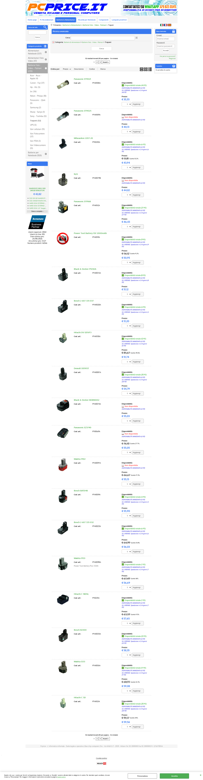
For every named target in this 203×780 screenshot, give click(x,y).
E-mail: (159, 35)
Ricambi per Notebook (87, 20)
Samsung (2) (35, 107)
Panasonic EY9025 (82, 110)
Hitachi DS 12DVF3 (82, 332)
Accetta (174, 776)
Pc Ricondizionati (46, 20)
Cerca (67, 37)
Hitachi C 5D (80, 697)
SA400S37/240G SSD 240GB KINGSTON (37, 189)
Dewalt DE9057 (81, 368)
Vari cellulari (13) (37, 129)
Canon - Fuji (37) (37, 83)
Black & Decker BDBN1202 (86, 400)
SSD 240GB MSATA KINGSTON (40, 201)
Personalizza (142, 776)
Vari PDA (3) (35, 141)
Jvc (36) (33, 91)
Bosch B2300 (80, 630)
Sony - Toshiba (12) (38, 116)
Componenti (103, 20)
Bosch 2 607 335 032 (84, 522)
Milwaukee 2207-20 (83, 138)
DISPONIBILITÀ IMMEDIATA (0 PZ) (133, 88)
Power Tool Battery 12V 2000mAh (90, 233)
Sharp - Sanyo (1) (37, 112)
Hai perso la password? (168, 56)
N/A (76, 174)
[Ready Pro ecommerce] (101, 763)
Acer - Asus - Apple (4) (35, 77)
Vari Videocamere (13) (38, 146)
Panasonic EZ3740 (82, 427)
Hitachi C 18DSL (81, 594)
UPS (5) (33, 125)
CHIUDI (201, 774)
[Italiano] (162, 25)
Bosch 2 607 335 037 (84, 300)
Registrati (172, 58)
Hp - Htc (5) (35, 87)
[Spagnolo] (170, 25)
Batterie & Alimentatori (65, 20)
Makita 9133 (79, 558)
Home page (32, 20)
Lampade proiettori (119, 20)
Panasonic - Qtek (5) (37, 101)
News (30, 164)
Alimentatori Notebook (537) (34, 52)
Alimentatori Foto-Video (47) (36, 59)
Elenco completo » (37, 211)
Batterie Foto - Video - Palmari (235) (35, 68)
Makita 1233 (79, 661)
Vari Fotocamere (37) (37, 135)
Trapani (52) (35, 120)
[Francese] (166, 25)
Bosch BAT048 (81, 490)
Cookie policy (61, 777)
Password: (161, 43)
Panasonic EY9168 (82, 201)
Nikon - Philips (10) (38, 96)
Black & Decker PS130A (85, 269)
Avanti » (106, 62)
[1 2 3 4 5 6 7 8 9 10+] (127, 104)
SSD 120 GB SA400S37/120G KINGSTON (43, 198)
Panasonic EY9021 (82, 79)
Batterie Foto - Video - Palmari (92, 42)
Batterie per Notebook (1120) (35, 154)
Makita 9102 (79, 459)
